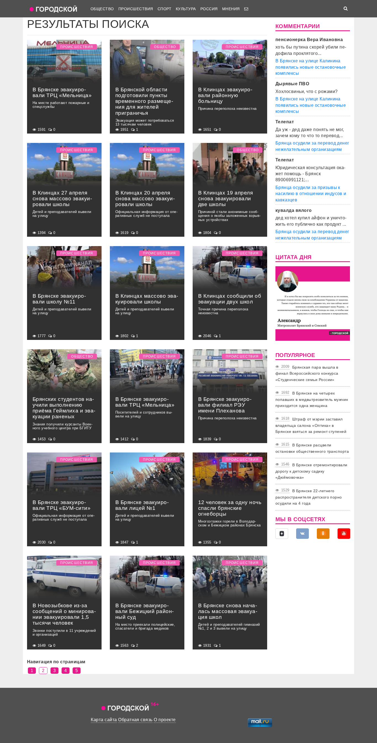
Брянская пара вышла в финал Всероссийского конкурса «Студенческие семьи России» (306, 373)
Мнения (231, 9)
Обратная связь (135, 719)
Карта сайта (104, 719)
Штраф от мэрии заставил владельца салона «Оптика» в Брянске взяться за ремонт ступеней (310, 425)
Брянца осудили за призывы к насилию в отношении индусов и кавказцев (310, 193)
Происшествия (135, 9)
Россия (209, 9)
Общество (102, 9)
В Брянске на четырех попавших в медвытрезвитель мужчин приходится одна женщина (311, 399)
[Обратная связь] (246, 9)
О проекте (165, 719)
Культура (186, 9)
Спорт (164, 9)
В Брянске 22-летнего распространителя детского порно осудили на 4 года (308, 497)
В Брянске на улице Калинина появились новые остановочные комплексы (310, 67)
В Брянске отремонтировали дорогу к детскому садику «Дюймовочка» (311, 471)
